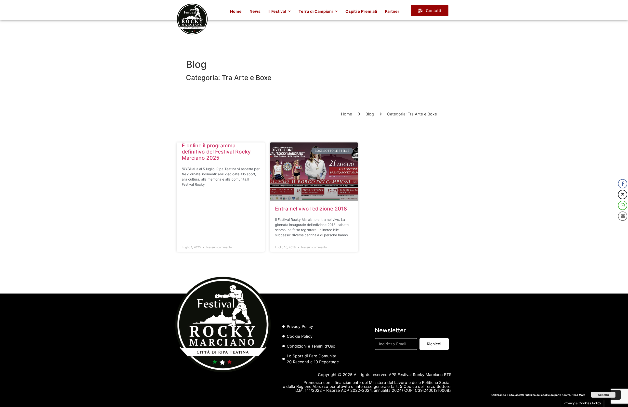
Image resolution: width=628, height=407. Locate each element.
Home (236, 11)
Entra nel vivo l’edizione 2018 (311, 209)
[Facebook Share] (622, 183)
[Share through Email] (622, 216)
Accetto (603, 395)
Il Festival (277, 11)
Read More (578, 395)
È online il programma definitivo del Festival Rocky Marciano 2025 (216, 151)
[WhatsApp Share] (622, 205)
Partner (392, 11)
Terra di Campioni (316, 11)
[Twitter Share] (622, 194)
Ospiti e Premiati (361, 11)
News (255, 11)
